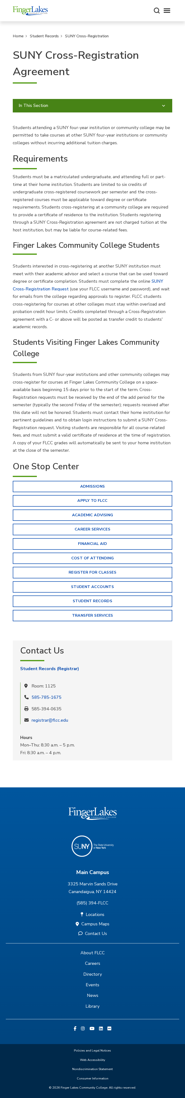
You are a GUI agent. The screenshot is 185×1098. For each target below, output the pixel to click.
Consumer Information (92, 1078)
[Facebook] (75, 1029)
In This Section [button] (33, 105)
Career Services (92, 529)
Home (18, 36)
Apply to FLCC (92, 500)
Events (92, 985)
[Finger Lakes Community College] (30, 10)
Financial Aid (92, 543)
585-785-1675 (46, 697)
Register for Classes (92, 572)
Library (92, 1006)
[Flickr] (109, 1029)
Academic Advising (92, 515)
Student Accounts (92, 586)
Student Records (44, 36)
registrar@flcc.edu (50, 720)
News (92, 995)
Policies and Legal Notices (92, 1050)
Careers (92, 963)
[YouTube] (92, 1029)
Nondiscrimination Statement (92, 1069)
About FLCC (92, 953)
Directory (92, 974)
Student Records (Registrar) (49, 669)
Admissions (92, 486)
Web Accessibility (92, 1060)
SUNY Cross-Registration (87, 36)
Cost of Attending (92, 558)
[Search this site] (157, 10)
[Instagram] (83, 1029)
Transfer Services (92, 615)
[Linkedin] (101, 1029)
